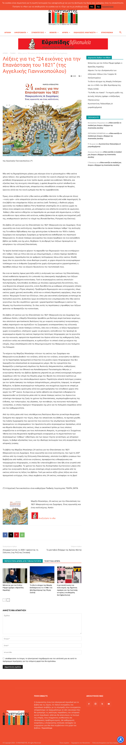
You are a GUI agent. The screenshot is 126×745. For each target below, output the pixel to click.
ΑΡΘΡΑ (65, 32)
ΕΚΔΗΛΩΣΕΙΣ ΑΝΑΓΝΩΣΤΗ (85, 32)
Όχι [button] (98, 7)
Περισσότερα (46, 728)
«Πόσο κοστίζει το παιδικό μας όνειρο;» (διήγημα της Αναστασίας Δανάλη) (104, 125)
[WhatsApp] (22, 534)
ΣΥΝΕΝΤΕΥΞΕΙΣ (38, 32)
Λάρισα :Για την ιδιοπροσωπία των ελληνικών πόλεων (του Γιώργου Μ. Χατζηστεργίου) (102, 74)
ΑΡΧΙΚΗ (7, 32)
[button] (120, 33)
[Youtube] (108, 704)
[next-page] (8, 599)
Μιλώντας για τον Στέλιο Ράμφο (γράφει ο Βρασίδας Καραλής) (13, 587)
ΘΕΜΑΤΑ (53, 32)
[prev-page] (4, 599)
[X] (10, 534)
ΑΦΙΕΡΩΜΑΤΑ (20, 32)
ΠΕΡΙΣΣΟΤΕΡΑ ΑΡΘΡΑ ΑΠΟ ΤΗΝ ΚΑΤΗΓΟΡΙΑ (22, 561)
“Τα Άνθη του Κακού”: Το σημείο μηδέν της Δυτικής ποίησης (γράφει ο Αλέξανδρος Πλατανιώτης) (105, 96)
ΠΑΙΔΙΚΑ (13, 53)
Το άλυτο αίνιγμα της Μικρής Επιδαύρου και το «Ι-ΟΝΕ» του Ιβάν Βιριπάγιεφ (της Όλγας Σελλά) (104, 85)
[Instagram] (95, 703)
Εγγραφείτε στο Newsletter (80, 743)
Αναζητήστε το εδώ (47, 518)
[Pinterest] (16, 534)
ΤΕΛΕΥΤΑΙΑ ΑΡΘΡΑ (52, 561)
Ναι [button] (91, 7)
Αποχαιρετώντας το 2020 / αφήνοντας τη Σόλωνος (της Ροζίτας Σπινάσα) (20, 551)
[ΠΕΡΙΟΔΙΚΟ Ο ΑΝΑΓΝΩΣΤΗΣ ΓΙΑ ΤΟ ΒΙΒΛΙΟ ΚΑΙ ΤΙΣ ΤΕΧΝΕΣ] (63, 16)
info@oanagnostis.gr (53, 733)
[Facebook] (5, 534)
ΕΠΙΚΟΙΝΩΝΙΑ (107, 32)
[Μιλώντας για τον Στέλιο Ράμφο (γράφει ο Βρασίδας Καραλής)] (15, 574)
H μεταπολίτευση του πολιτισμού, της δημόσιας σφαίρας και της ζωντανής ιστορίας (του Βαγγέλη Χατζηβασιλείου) (67, 590)
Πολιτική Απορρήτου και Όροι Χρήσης (105, 743)
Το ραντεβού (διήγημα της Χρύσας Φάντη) (63, 550)
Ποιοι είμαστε (64, 743)
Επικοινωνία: (39, 733)
